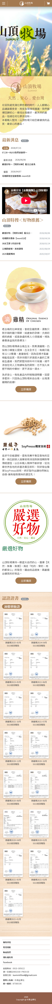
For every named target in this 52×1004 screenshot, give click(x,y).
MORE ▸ (25, 141)
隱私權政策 (8, 957)
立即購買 (26, 389)
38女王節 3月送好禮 (11, 243)
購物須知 (7, 942)
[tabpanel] (26, 41)
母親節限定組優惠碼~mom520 (16, 175)
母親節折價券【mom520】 (14, 238)
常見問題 (7, 947)
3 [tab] (29, 70)
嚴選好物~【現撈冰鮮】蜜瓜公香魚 (17, 232)
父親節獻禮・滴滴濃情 (12, 248)
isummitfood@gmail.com (25, 975)
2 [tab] (26, 70)
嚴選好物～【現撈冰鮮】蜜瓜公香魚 (18, 164)
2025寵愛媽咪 (8, 253)
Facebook (7, 962)
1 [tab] (23, 70)
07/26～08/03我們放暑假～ (14, 152)
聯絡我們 (7, 952)
